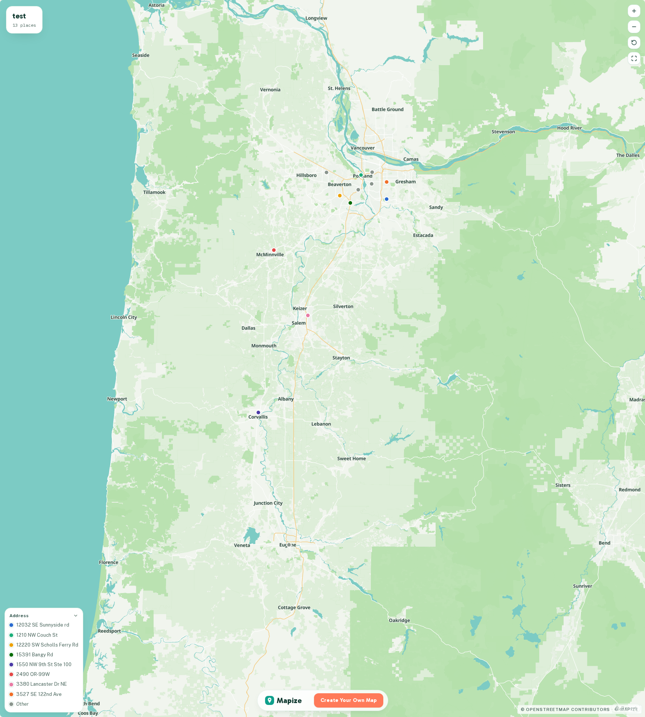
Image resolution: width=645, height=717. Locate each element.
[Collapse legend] (75, 615)
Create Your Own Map (348, 700)
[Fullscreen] (634, 58)
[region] (322, 358)
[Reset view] (634, 42)
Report (629, 708)
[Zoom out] (634, 26)
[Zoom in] (634, 11)
